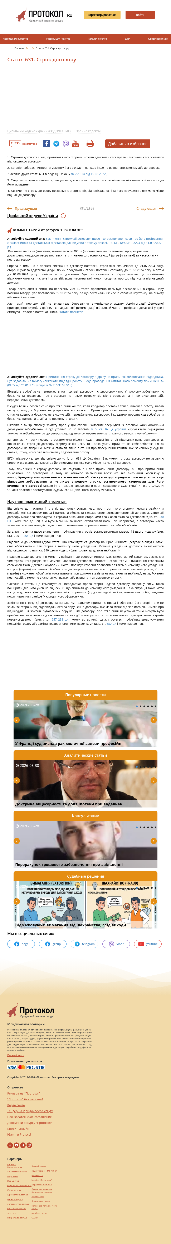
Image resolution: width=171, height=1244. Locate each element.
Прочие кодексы (88, 131)
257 (53, 619)
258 (61, 619)
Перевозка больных (41, 1184)
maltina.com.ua (39, 1213)
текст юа (11, 1213)
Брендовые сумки (40, 1201)
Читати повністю (71, 312)
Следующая (146, 208)
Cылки (34, 1217)
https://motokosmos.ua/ (19, 1185)
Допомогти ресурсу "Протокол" (29, 1123)
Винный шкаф (38, 1166)
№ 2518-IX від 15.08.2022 (88, 174)
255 (26, 536)
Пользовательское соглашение (29, 1117)
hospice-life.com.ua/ (41, 1180)
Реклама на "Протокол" (23, 1093)
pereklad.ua (37, 1175)
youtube (152, 944)
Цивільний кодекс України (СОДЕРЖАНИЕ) (38, 131)
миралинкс (12, 1176)
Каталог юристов (97, 38)
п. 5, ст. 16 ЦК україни (108, 429)
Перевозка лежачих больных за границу (41, 1190)
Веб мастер (13, 1181)
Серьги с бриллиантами (14, 1165)
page (25, 944)
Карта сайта (16, 1105)
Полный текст (15, 1055)
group (57, 944)
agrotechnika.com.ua (17, 1194)
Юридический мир (158, 38)
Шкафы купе (37, 1196)
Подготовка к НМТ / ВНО (44, 1170)
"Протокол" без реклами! (25, 1099)
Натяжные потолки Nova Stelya (44, 1207)
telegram (88, 944)
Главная (19, 48)
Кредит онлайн (18, 1129)
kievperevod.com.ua (17, 1217)
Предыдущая (26, 208)
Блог (127, 38)
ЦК (9, 521)
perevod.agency (15, 1199)
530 (161, 517)
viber (120, 944)
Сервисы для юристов (58, 38)
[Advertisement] (89, 98)
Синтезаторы (14, 1190)
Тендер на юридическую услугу (30, 1111)
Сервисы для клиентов (15, 38)
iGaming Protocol (19, 1134)
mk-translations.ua (16, 1208)
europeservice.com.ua (18, 1204)
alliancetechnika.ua (17, 1171)
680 (109, 624)
